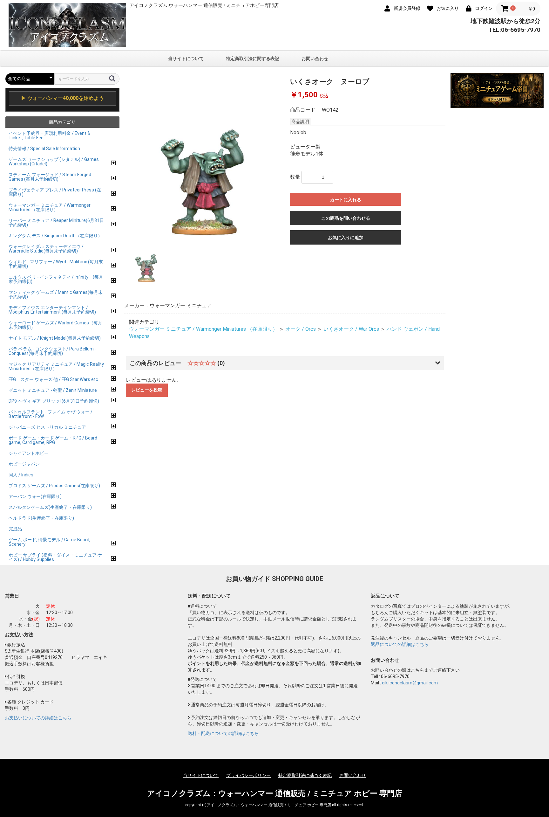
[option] (204, 157)
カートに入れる (345, 199)
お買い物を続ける (255, 415)
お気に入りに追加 (345, 237)
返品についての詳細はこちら (400, 644)
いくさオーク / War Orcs (351, 329)
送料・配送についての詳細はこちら (223, 733)
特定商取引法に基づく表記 (305, 775)
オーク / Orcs (300, 329)
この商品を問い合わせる (345, 218)
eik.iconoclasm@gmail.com (410, 682)
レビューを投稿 (146, 389)
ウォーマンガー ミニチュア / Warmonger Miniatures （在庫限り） (203, 329)
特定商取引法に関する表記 (252, 58)
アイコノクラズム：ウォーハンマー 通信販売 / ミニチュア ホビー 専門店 (274, 793)
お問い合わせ (315, 58)
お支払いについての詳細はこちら (38, 717)
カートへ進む (298, 415)
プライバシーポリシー (248, 775)
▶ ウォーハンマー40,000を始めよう (62, 98)
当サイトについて (186, 58)
